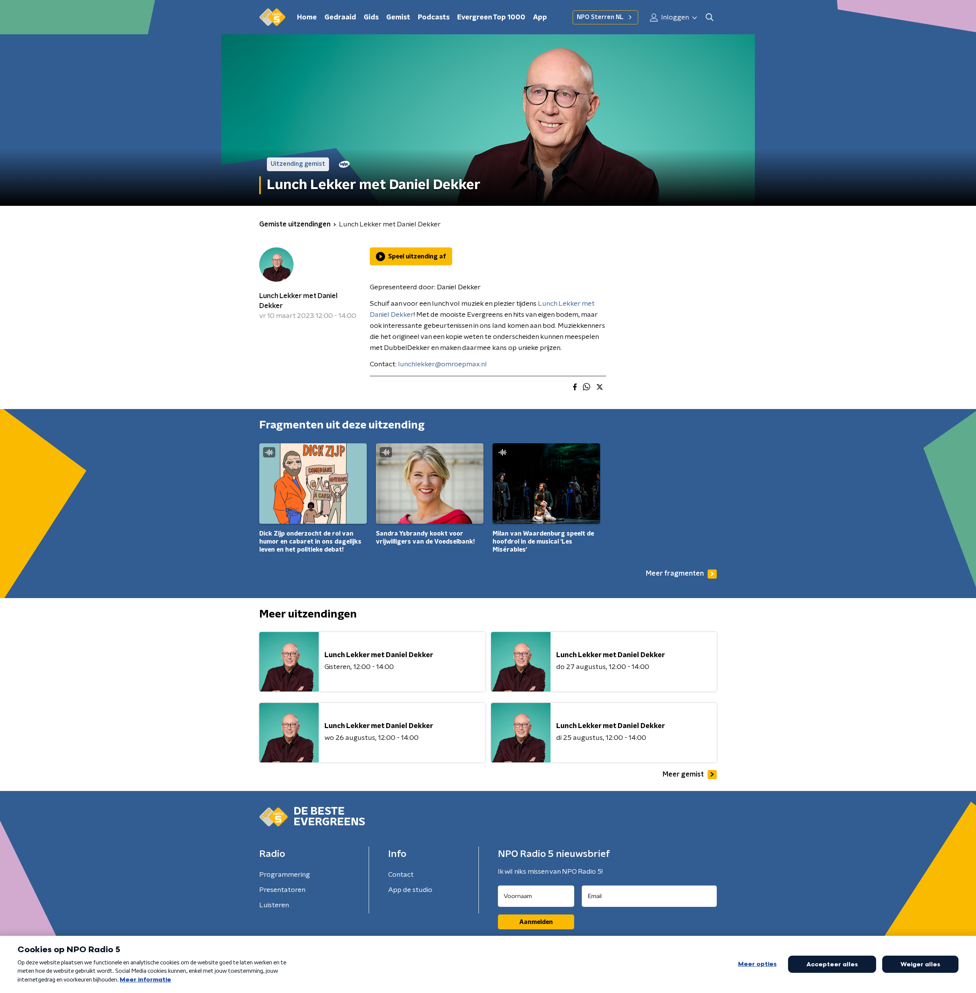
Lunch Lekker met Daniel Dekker (298, 301)
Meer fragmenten (675, 573)
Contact (401, 874)
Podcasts (433, 17)
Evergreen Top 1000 (491, 17)
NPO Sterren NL (600, 17)
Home (307, 17)
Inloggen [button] (674, 17)
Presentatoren (282, 890)
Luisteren (274, 905)
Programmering (284, 874)
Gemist (398, 17)
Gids (371, 17)
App (540, 17)
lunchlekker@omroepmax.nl (442, 364)
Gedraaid (340, 17)
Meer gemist (683, 774)
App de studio (410, 890)
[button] (709, 17)
